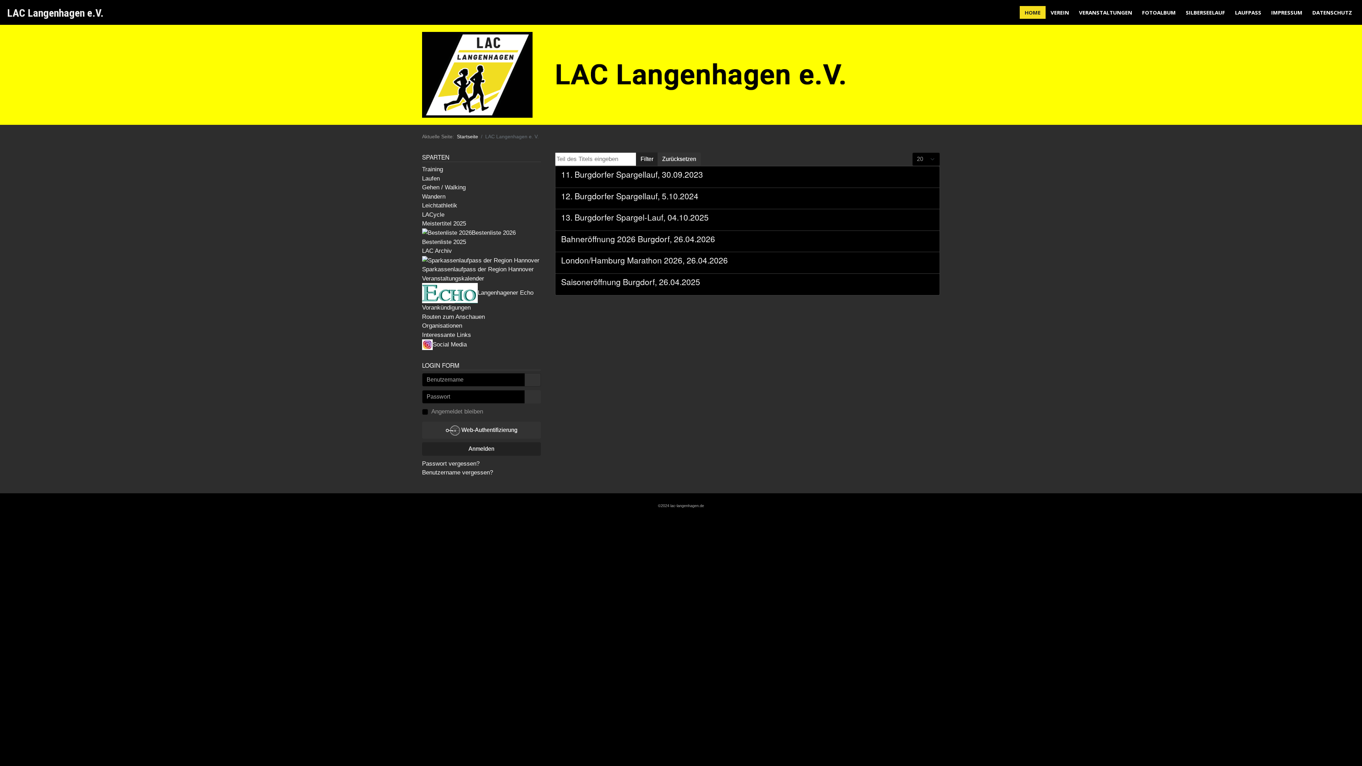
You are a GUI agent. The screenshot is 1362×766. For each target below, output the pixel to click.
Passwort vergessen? (451, 463)
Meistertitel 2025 (444, 223)
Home (1033, 12)
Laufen (431, 178)
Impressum (1286, 12)
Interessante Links (446, 335)
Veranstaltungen (1105, 12)
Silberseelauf (1205, 12)
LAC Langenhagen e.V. (55, 13)
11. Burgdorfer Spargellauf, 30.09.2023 (632, 174)
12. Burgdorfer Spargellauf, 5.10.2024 (629, 196)
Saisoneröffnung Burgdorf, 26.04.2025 (630, 282)
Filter (647, 159)
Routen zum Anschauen (453, 316)
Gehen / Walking (444, 187)
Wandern (433, 196)
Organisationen (442, 325)
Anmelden (481, 449)
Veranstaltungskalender (453, 278)
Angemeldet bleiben (457, 411)
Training (432, 169)
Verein (1060, 12)
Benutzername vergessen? (457, 472)
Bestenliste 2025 (444, 242)
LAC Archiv (437, 251)
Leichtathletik (439, 205)
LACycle (433, 214)
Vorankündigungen (446, 307)
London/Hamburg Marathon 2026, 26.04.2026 (644, 260)
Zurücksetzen (679, 159)
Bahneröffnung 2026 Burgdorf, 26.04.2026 (638, 239)
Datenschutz (1332, 12)
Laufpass (1248, 12)
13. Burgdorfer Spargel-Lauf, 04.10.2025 (635, 217)
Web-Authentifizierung (488, 430)
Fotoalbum (1159, 12)
